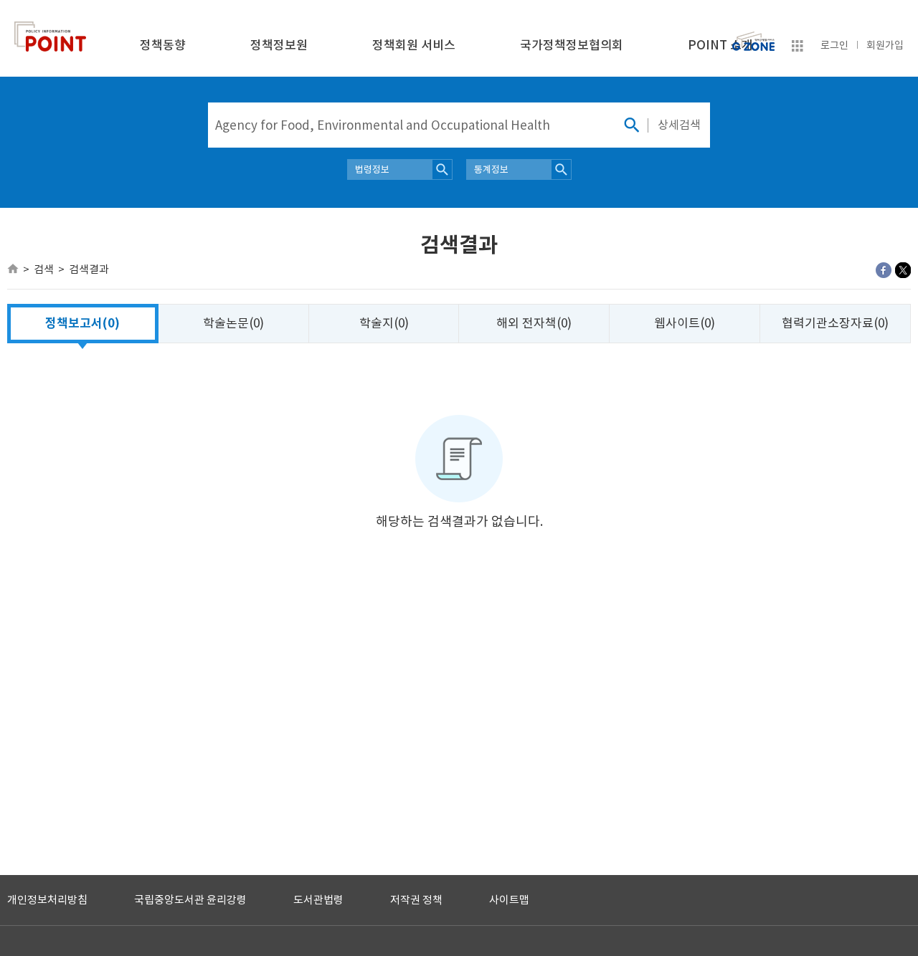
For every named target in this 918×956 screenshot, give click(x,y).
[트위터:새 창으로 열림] (903, 270)
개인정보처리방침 (47, 900)
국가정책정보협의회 (571, 45)
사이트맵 (509, 900)
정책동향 (163, 45)
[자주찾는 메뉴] (797, 48)
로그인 (834, 45)
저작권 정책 (416, 900)
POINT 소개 (720, 45)
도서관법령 (318, 900)
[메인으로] (13, 269)
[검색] (631, 125)
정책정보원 (279, 45)
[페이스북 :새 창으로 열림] (883, 270)
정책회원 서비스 (413, 45)
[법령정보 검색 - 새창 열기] (442, 169)
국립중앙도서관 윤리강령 (190, 900)
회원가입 (885, 45)
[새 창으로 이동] (753, 38)
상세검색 (679, 125)
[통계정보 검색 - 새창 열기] (561, 169)
